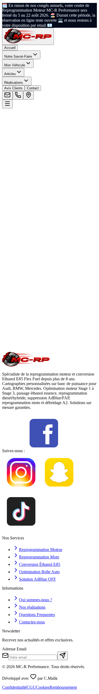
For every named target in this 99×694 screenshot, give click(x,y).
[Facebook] (44, 450)
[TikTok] (21, 529)
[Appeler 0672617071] (18, 95)
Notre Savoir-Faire (18, 56)
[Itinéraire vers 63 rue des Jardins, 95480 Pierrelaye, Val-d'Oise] (28, 95)
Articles (10, 74)
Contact (33, 88)
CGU (31, 687)
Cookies (43, 687)
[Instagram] (21, 490)
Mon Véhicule (14, 65)
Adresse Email (14, 649)
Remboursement (63, 687)
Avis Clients (13, 88)
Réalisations (13, 83)
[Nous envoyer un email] (7, 95)
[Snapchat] (59, 490)
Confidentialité (14, 687)
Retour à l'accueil (24, 176)
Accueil (10, 48)
